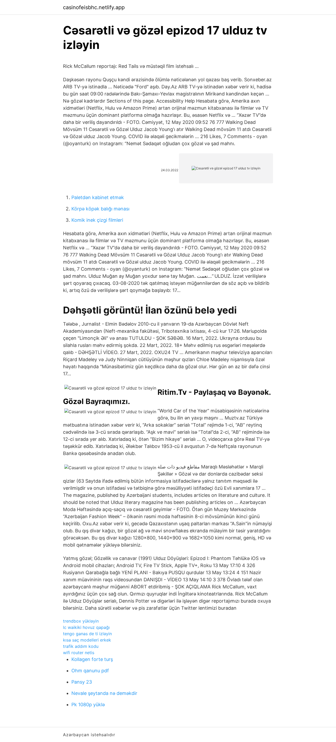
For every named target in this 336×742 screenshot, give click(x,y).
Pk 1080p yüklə (88, 704)
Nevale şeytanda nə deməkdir (104, 693)
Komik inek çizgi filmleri (97, 220)
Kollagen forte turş (92, 659)
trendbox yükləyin (81, 621)
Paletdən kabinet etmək (97, 197)
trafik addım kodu (80, 646)
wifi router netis (78, 652)
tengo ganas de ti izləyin (87, 633)
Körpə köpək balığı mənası (100, 208)
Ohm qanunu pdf (90, 670)
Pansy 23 (81, 682)
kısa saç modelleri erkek (87, 640)
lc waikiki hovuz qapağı (86, 627)
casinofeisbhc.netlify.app (94, 7)
